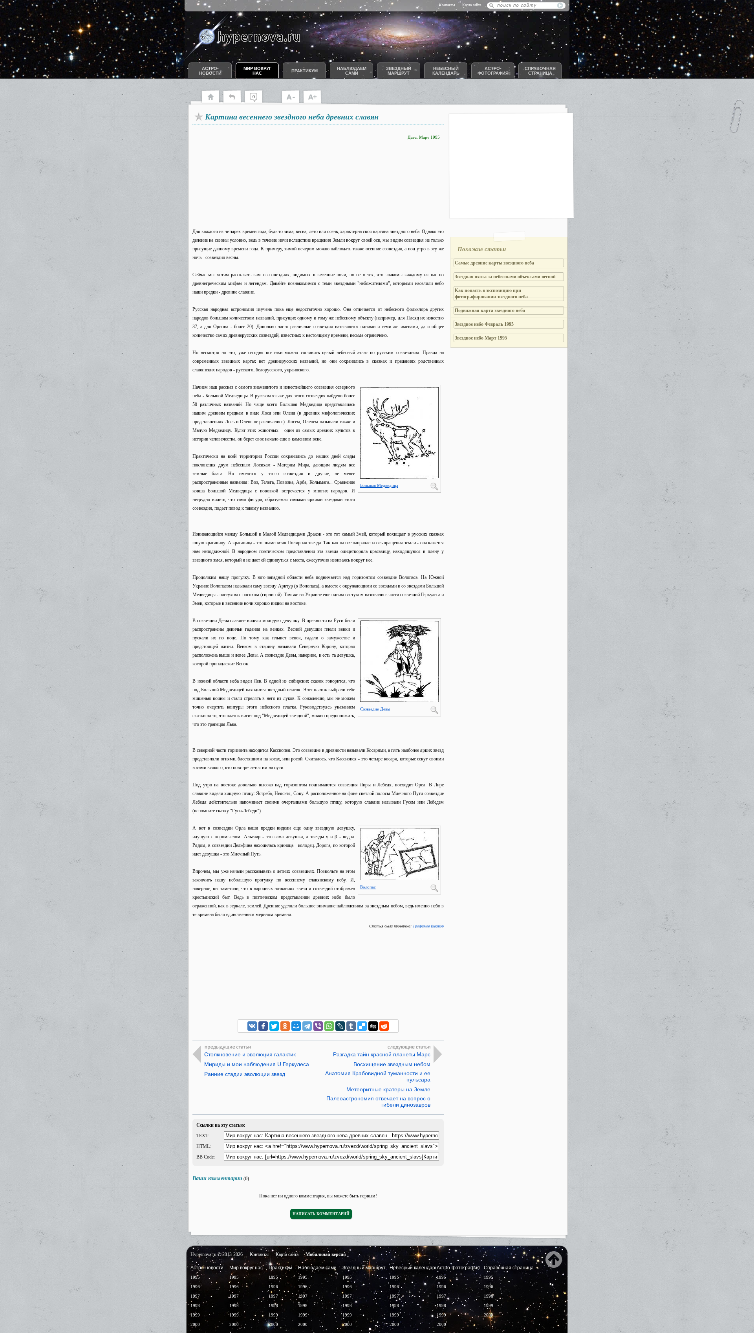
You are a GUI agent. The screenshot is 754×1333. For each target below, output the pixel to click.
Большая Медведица (379, 485)
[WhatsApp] (329, 1026)
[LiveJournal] (340, 1026)
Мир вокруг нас (257, 70)
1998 (195, 1305)
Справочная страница (540, 70)
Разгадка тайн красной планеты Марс (381, 1054)
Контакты (447, 5)
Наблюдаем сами (351, 70)
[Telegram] (307, 1026)
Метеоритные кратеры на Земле (388, 1089)
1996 (195, 1286)
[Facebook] (263, 1026)
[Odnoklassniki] (285, 1026)
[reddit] (384, 1026)
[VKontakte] (252, 1026)
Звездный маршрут (398, 70)
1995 (195, 1277)
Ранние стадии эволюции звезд (244, 1074)
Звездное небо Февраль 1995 (484, 324)
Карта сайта (471, 5)
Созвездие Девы (375, 709)
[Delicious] (362, 1026)
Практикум (304, 70)
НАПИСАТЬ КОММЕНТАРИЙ (321, 1214)
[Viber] (318, 1026)
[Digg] (373, 1026)
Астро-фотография (493, 70)
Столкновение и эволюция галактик (250, 1054)
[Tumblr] (351, 1026)
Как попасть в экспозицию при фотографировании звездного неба (491, 293)
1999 (195, 1315)
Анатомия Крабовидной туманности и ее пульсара (377, 1076)
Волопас (368, 887)
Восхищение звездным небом (391, 1064)
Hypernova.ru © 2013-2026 (216, 1254)
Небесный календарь (445, 70)
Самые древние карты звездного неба (494, 263)
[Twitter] (274, 1026)
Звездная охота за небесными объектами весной (505, 276)
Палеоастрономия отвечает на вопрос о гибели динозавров (378, 1101)
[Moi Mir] (296, 1026)
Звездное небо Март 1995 (481, 338)
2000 (195, 1324)
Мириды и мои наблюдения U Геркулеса (256, 1064)
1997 (195, 1296)
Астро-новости (210, 70)
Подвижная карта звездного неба (490, 310)
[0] (257, 102)
